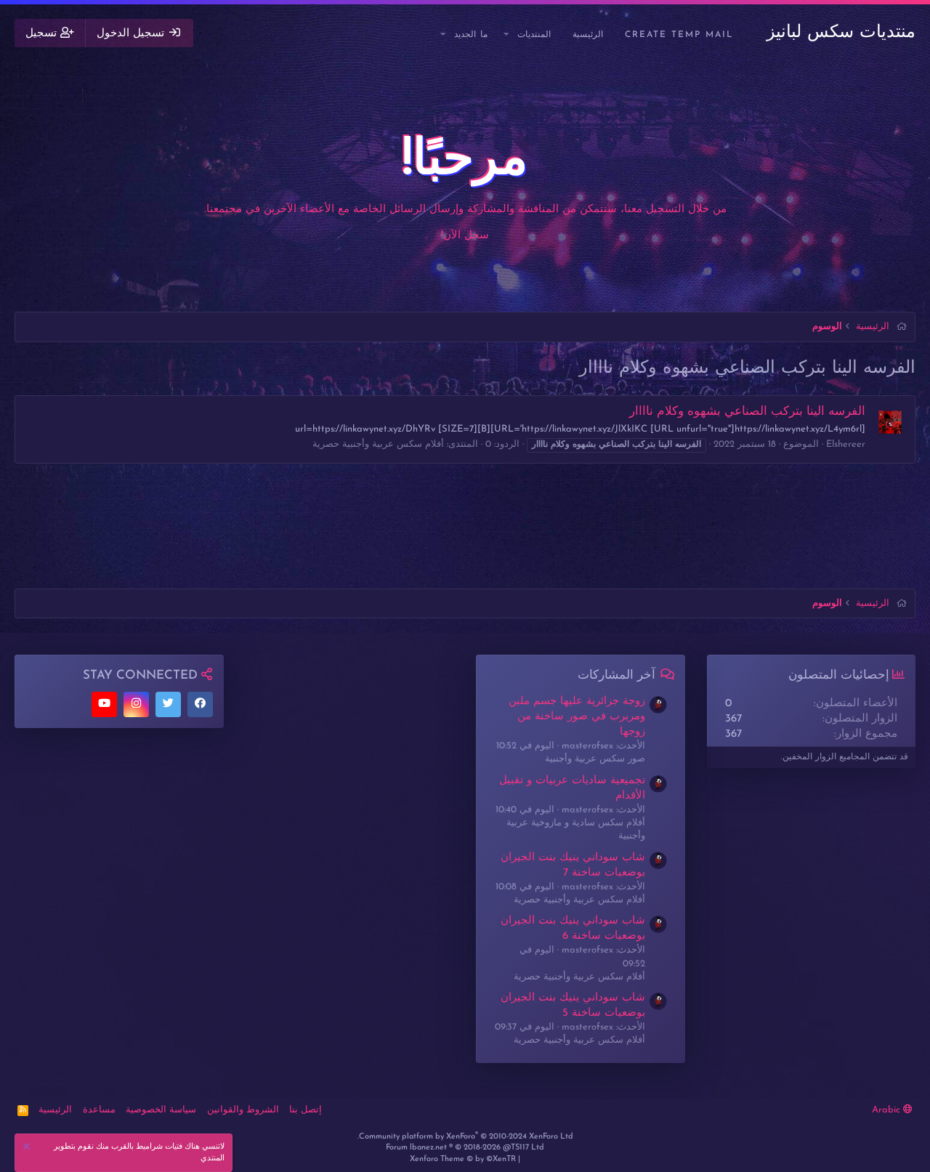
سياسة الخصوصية (161, 1110)
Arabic (887, 1110)
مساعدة (99, 1110)
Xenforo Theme (463, 1159)
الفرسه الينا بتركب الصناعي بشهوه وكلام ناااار (747, 411)
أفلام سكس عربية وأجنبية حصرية (378, 444)
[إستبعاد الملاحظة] (28, 1148)
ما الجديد (471, 35)
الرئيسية (588, 35)
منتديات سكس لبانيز (841, 32)
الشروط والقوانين (243, 1110)
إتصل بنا (305, 1110)
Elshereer (845, 444)
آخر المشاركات (616, 675)
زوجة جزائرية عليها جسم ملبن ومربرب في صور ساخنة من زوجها (577, 716)
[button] (507, 35)
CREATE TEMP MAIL (679, 35)
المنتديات (534, 35)
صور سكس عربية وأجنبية (595, 759)
